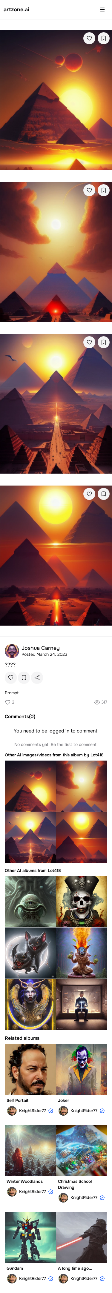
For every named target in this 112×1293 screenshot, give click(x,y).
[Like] (89, 38)
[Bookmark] (104, 38)
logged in (59, 731)
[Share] (37, 678)
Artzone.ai (16, 9)
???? (10, 664)
